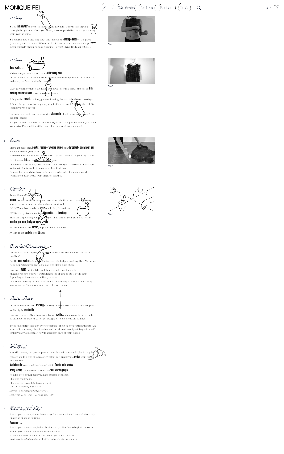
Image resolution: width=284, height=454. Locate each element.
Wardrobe (126, 8)
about (108, 8)
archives (147, 8)
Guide (184, 8)
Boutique (167, 8)
